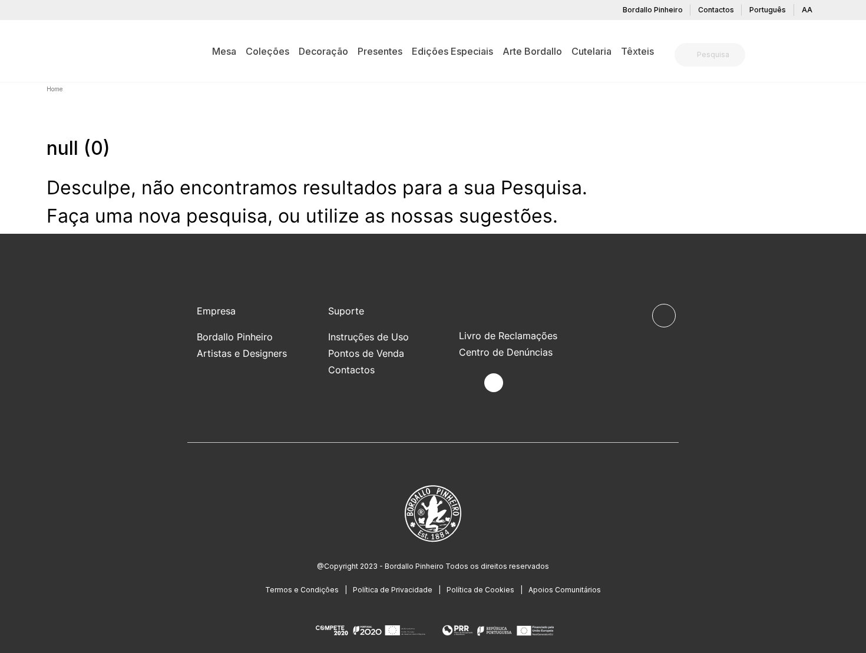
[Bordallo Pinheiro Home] (65, 51)
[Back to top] (664, 315)
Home (54, 88)
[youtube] (521, 383)
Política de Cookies (480, 589)
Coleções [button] (267, 51)
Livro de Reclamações (508, 336)
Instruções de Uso (368, 337)
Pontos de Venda (366, 353)
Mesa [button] (224, 51)
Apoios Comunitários (564, 589)
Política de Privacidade (392, 589)
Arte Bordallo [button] (532, 51)
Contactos (716, 9)
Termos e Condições (302, 589)
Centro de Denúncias (506, 352)
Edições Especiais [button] (452, 51)
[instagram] (493, 382)
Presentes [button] (380, 51)
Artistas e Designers (242, 353)
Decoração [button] (323, 51)
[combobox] (717, 54)
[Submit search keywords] (686, 54)
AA (807, 9)
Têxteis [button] (637, 51)
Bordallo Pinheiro (653, 9)
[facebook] (466, 383)
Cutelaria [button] (591, 51)
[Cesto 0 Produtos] (814, 56)
